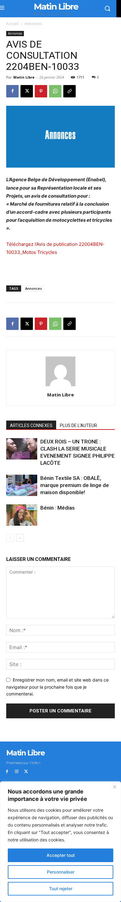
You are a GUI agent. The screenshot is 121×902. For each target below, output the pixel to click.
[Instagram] (16, 771)
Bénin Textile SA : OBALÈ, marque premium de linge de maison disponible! (74, 485)
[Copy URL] (69, 91)
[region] (60, 841)
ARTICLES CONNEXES (31, 425)
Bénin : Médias (57, 508)
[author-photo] (60, 386)
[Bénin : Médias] (21, 515)
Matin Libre (23, 77)
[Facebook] (12, 91)
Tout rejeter (60, 888)
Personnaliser (60, 871)
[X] (26, 91)
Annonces (33, 23)
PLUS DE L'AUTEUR (78, 425)
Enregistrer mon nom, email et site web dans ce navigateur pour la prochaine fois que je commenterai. (57, 686)
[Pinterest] (41, 91)
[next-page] (20, 538)
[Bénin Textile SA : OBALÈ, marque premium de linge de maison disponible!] (21, 485)
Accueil (12, 23)
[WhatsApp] (55, 91)
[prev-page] (10, 538)
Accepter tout (61, 855)
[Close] (114, 786)
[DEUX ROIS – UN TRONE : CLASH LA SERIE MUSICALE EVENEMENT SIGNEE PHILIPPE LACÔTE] (21, 449)
